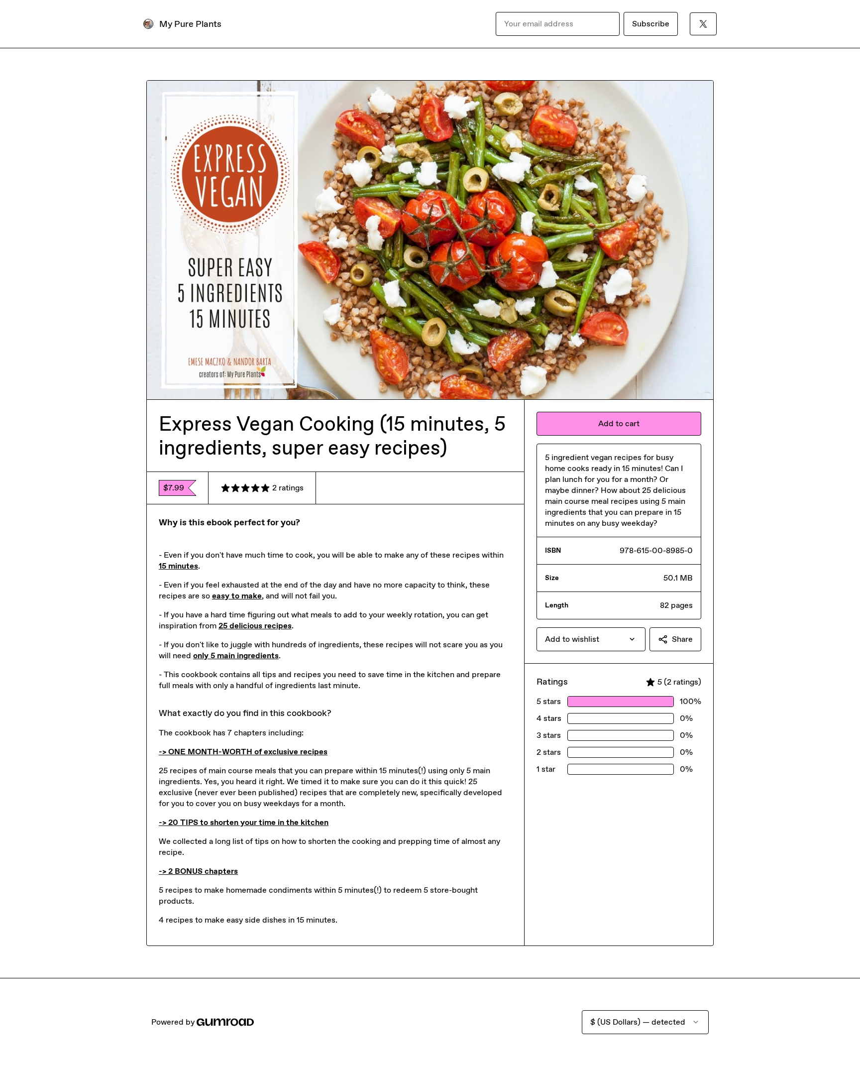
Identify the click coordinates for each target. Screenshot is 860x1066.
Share (682, 639)
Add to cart (619, 423)
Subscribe (650, 23)
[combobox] (591, 639)
